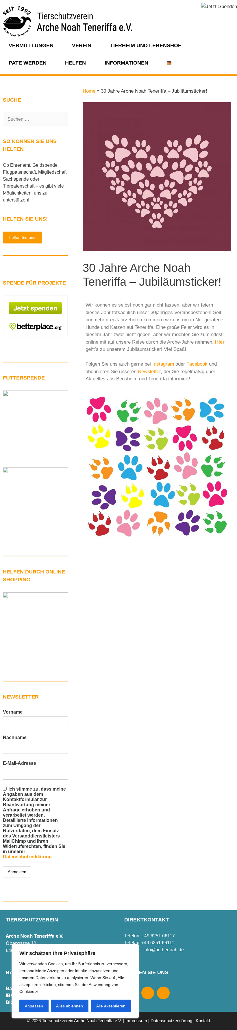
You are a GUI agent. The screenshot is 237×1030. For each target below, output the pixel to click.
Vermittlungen (31, 45)
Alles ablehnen (69, 1006)
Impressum (136, 1020)
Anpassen (34, 1006)
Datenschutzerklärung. (28, 856)
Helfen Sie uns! (22, 237)
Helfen (75, 63)
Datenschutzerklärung (171, 1020)
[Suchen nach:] (35, 119)
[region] (75, 981)
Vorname (13, 712)
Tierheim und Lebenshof (145, 45)
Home (89, 91)
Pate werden (28, 63)
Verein (81, 45)
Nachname (15, 737)
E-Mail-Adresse (19, 763)
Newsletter (149, 371)
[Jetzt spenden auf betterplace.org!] (35, 334)
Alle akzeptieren (110, 1006)
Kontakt (203, 1020)
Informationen (126, 63)
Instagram (163, 364)
